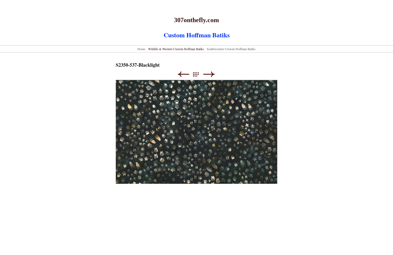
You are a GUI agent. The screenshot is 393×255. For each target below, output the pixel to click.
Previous (183, 74)
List (198, 74)
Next (208, 74)
